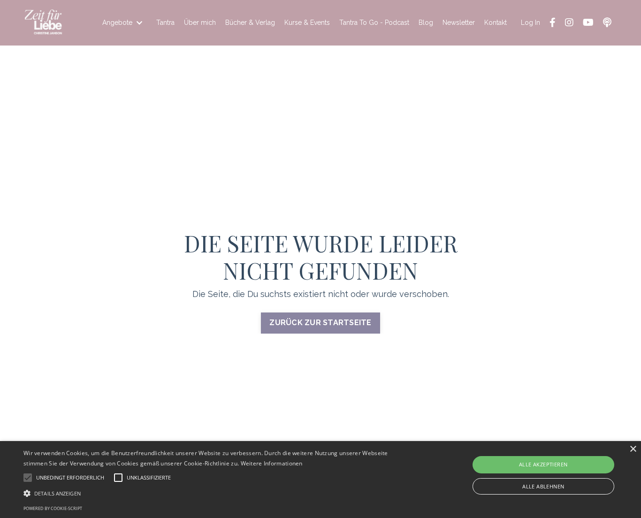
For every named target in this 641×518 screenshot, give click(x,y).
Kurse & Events (307, 22)
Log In (530, 22)
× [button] (632, 449)
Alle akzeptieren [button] (543, 464)
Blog (426, 22)
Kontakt (495, 22)
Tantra (165, 22)
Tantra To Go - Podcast (374, 22)
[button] (216, 493)
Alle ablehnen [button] (543, 486)
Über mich (200, 22)
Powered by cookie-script (52, 508)
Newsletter (459, 22)
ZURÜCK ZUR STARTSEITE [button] (320, 322)
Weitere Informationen (272, 463)
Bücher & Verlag (250, 22)
